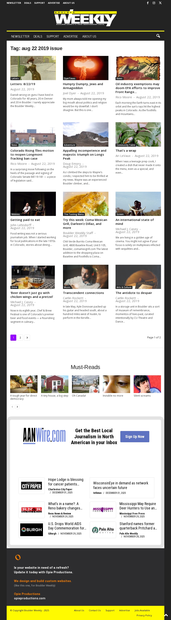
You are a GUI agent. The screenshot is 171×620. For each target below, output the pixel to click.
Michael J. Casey (127, 229)
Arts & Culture (124, 287)
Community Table (126, 145)
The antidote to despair (134, 293)
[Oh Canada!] (85, 384)
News (119, 78)
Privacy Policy (144, 615)
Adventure (69, 145)
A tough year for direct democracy (23, 397)
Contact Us (95, 610)
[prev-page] (12, 407)
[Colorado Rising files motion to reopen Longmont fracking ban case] (33, 134)
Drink (14, 287)
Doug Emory (72, 163)
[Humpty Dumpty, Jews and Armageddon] (85, 68)
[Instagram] (153, 3)
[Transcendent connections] (85, 277)
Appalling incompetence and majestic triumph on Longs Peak (84, 154)
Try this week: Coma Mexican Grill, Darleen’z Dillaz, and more (85, 224)
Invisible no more (113, 395)
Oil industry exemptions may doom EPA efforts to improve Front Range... (138, 88)
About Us (68, 2)
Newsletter (14, 2)
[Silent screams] (147, 384)
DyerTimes (69, 78)
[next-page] (17, 407)
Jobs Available (142, 610)
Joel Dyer (69, 93)
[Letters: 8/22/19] (33, 68)
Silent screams (142, 395)
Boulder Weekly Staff (78, 233)
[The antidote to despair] (138, 277)
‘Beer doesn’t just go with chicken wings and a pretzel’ (31, 295)
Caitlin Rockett (73, 298)
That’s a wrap (126, 150)
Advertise (54, 2)
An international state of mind (135, 222)
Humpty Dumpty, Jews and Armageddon (83, 86)
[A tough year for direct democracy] (24, 384)
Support (39, 2)
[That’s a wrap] (138, 134)
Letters (15, 78)
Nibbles (15, 214)
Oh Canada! (79, 395)
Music (67, 287)
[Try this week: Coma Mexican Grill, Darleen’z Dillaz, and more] (85, 204)
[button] (158, 36)
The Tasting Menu (74, 214)
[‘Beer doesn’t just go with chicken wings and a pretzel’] (33, 277)
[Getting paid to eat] (33, 204)
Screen (120, 214)
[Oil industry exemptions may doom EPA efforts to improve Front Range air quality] (138, 68)
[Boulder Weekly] (85, 17)
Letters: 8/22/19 (22, 84)
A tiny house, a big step (54, 395)
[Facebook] (147, 3)
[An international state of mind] (138, 204)
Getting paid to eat (25, 220)
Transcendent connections (83, 293)
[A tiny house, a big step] (54, 384)
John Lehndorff (20, 225)
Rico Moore (124, 97)
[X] (160, 3)
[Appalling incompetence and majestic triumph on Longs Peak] (85, 134)
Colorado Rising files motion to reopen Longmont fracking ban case (32, 154)
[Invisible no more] (116, 384)
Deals (27, 2)
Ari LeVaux (123, 156)
